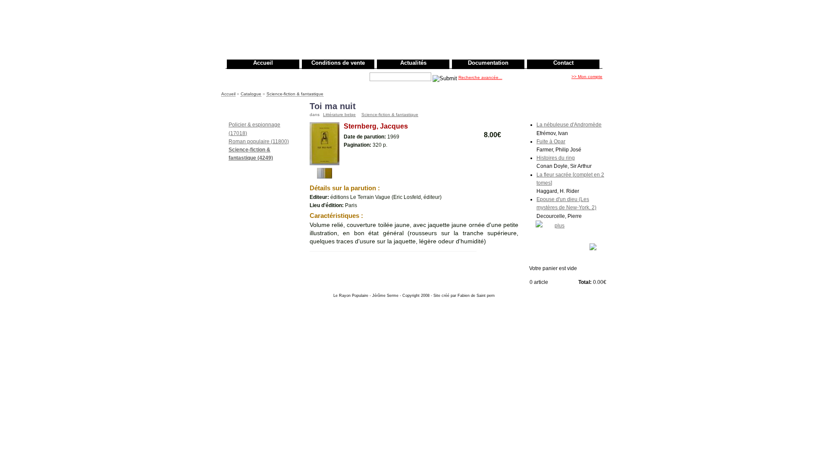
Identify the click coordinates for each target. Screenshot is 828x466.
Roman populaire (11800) (259, 142)
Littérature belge (339, 114)
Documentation (488, 63)
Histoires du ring (555, 158)
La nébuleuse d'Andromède (569, 125)
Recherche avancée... (480, 77)
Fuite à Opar (550, 142)
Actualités (413, 63)
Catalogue (251, 93)
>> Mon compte (586, 76)
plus (560, 226)
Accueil (263, 63)
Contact (563, 63)
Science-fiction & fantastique (295, 93)
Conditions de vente (338, 63)
